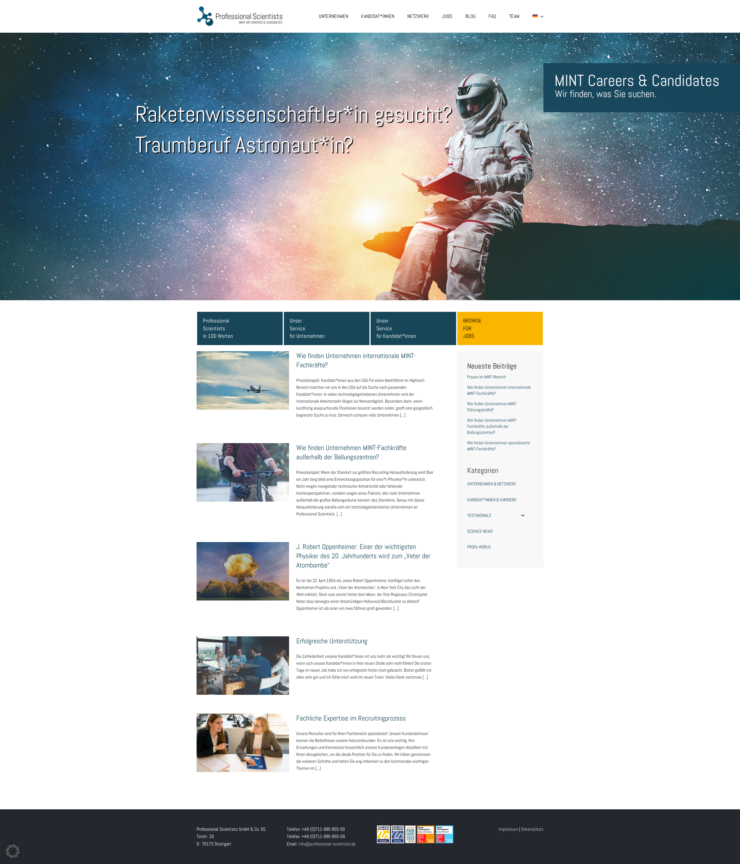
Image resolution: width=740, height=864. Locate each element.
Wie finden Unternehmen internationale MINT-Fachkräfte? (243, 371)
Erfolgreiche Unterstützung (243, 660)
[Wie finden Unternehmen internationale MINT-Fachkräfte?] (243, 380)
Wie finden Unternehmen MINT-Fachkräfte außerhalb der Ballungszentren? (243, 463)
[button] (12, 851)
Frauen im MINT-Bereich (486, 377)
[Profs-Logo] (240, 8)
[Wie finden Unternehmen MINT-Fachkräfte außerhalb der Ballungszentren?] (243, 472)
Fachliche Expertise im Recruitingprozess (243, 737)
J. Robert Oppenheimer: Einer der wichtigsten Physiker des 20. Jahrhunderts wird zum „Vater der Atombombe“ (243, 558)
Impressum (508, 829)
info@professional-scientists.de (327, 844)
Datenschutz (532, 829)
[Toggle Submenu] (523, 515)
